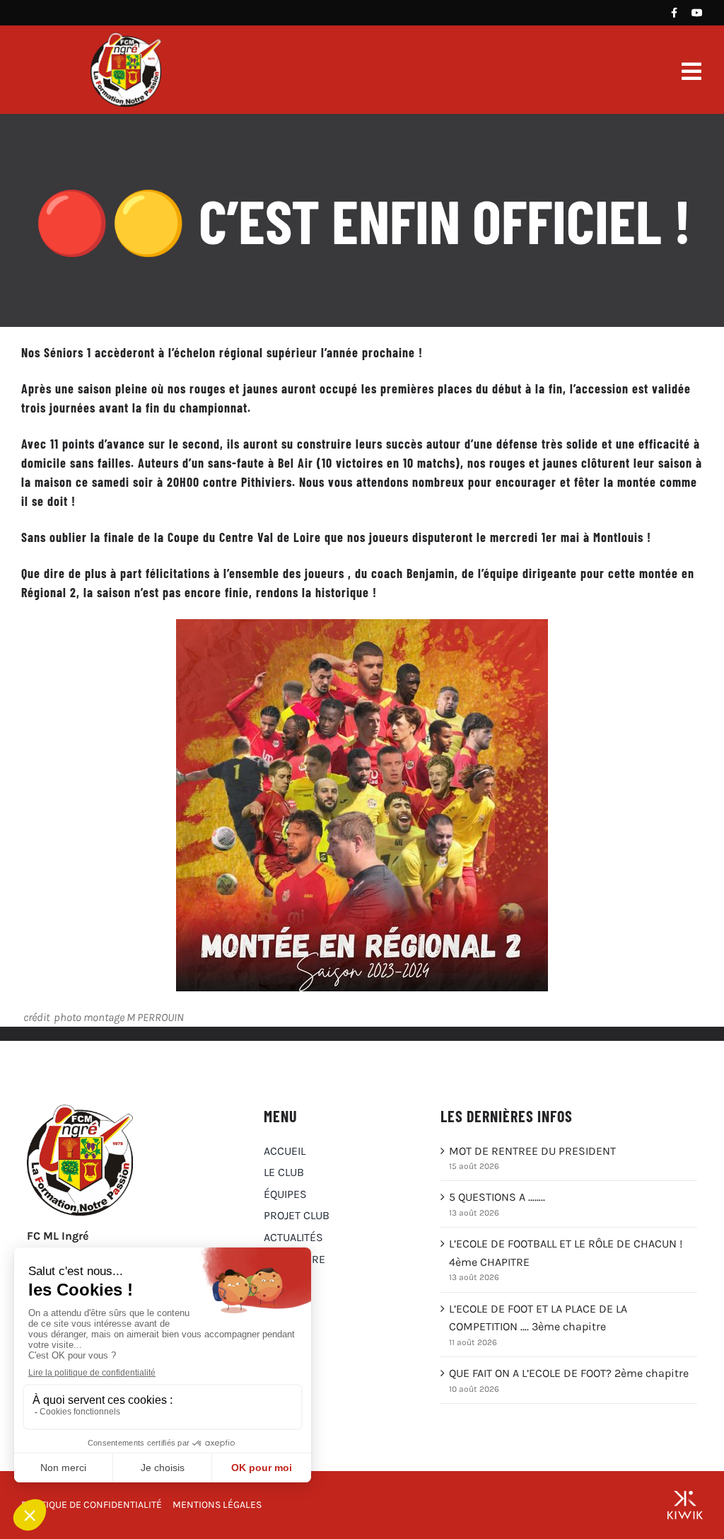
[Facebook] (674, 13)
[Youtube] (697, 13)
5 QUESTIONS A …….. (497, 1197)
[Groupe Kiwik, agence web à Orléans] (685, 1505)
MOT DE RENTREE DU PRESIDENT (532, 1151)
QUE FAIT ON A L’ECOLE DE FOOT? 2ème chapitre (569, 1373)
